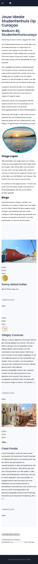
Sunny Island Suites (14, 284)
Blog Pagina (12, 208)
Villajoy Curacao (12, 335)
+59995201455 (8, 300)
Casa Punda (10, 448)
